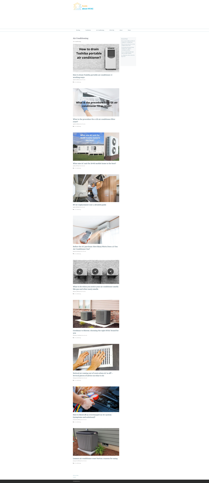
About (121, 30)
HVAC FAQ (112, 30)
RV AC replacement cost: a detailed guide (89, 205)
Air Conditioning (100, 30)
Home (129, 30)
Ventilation (88, 30)
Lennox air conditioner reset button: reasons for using (95, 458)
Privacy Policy (75, 475)
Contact (74, 477)
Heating (78, 30)
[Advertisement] (104, 20)
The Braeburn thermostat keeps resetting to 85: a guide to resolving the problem (127, 49)
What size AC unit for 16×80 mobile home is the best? (94, 163)
